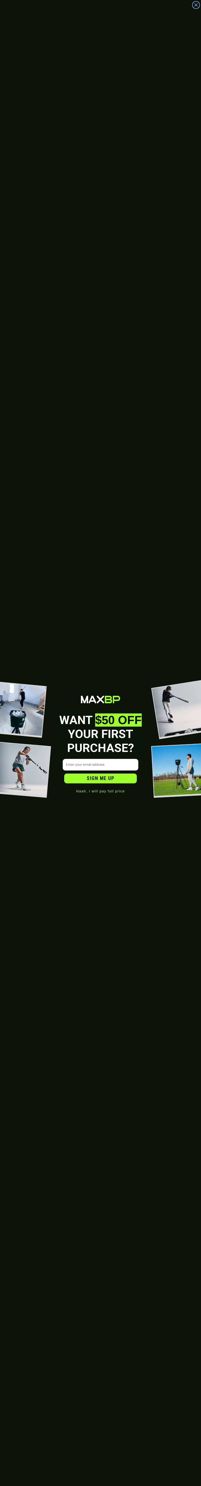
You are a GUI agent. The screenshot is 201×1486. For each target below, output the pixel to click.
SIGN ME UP (100, 778)
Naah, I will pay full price (100, 791)
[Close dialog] (196, 5)
